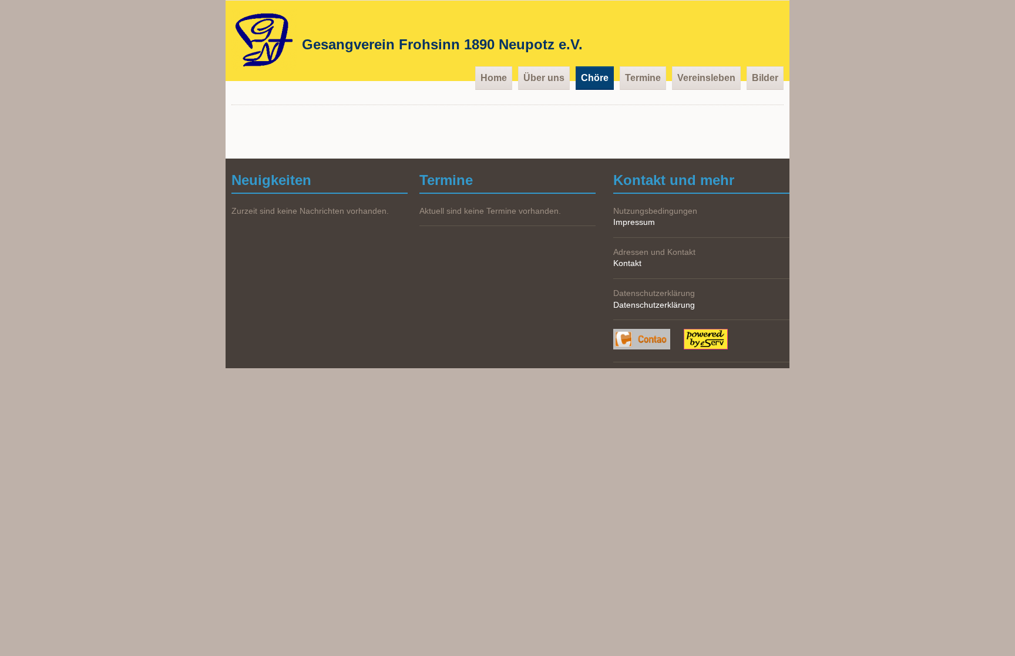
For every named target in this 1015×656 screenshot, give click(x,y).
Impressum (634, 222)
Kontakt (627, 263)
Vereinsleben (706, 78)
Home (493, 78)
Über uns (543, 78)
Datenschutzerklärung (654, 305)
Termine (643, 78)
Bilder (765, 78)
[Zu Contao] (648, 340)
